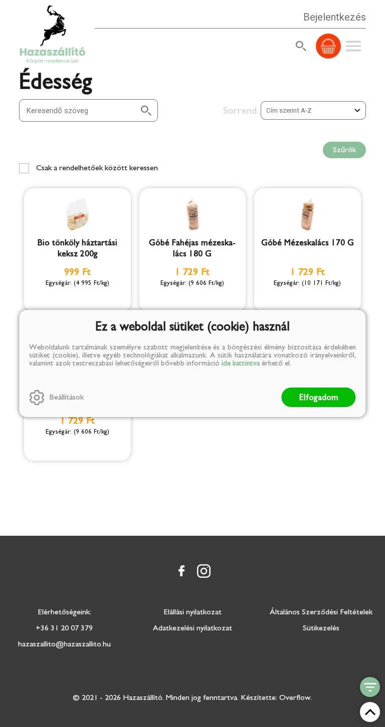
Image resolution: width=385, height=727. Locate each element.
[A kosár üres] (328, 46)
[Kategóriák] (370, 687)
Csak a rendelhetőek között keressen (96, 168)
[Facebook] (181, 571)
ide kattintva (241, 363)
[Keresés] (301, 46)
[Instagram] (204, 571)
